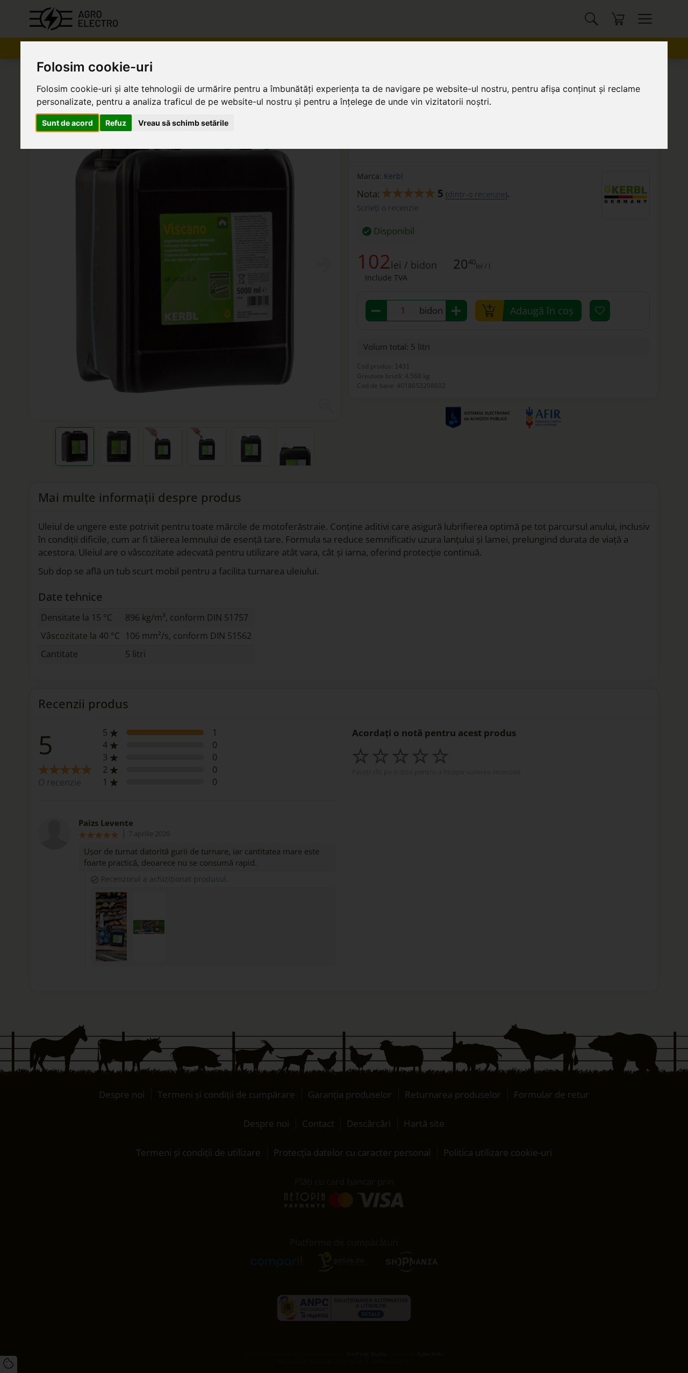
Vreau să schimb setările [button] (183, 122)
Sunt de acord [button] (67, 122)
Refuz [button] (115, 122)
